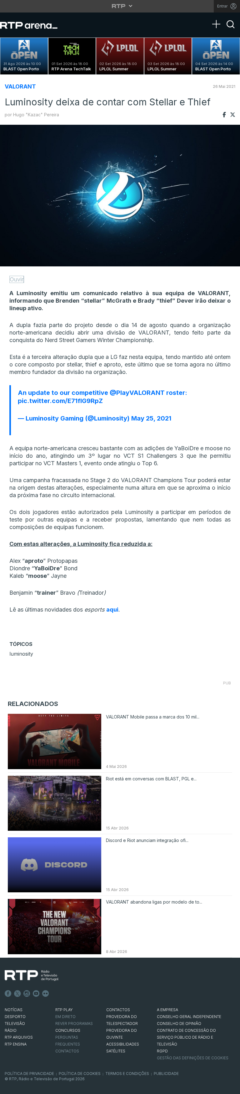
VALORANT (20, 86)
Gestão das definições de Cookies (192, 1058)
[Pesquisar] (230, 29)
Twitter (17, 993)
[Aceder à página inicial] (35, 25)
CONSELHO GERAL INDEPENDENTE (189, 1016)
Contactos (67, 1051)
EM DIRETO (65, 1016)
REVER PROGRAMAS (74, 1023)
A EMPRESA (167, 1009)
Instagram (26, 993)
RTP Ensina (16, 1044)
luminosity (21, 654)
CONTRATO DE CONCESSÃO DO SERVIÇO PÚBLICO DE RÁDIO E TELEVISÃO (186, 1037)
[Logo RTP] (31, 975)
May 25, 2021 (151, 418)
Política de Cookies (80, 1073)
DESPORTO (15, 1016)
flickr (45, 993)
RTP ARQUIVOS (19, 1037)
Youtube (36, 993)
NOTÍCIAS (13, 1009)
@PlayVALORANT (137, 392)
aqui (112, 609)
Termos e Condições (127, 1073)
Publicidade (166, 1073)
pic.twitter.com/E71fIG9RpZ (60, 401)
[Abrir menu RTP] (120, 6)
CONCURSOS (67, 1030)
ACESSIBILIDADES (122, 1044)
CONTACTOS (118, 1009)
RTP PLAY (64, 1009)
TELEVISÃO (15, 1023)
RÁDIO (11, 1030)
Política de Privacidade (29, 1073)
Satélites (115, 1051)
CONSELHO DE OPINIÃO (179, 1023)
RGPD (162, 1051)
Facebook (8, 993)
